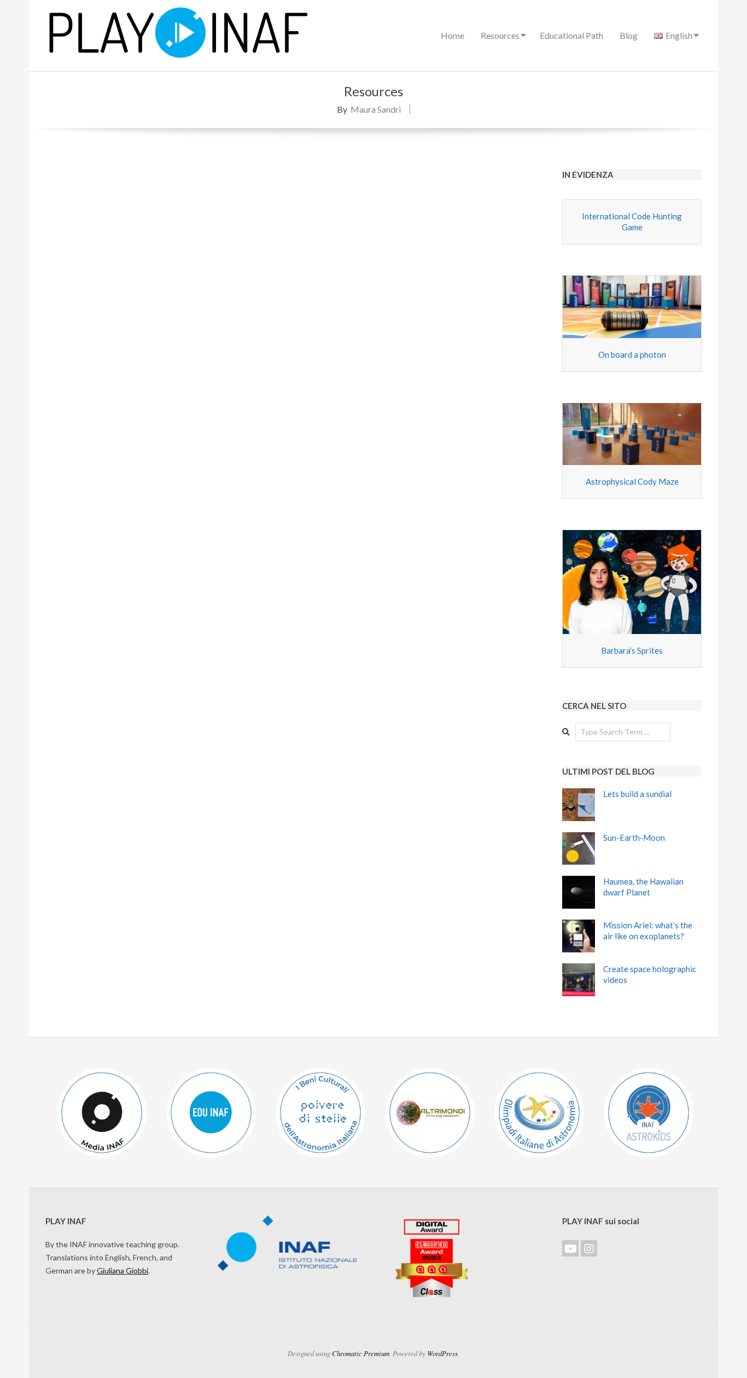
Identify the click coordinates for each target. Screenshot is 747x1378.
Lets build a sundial (637, 794)
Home (452, 35)
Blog (629, 35)
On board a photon (632, 354)
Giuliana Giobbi (122, 1270)
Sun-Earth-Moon (634, 837)
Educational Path (571, 35)
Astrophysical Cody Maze (632, 481)
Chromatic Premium (360, 1353)
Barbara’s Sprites (632, 650)
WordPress (442, 1353)
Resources (500, 35)
